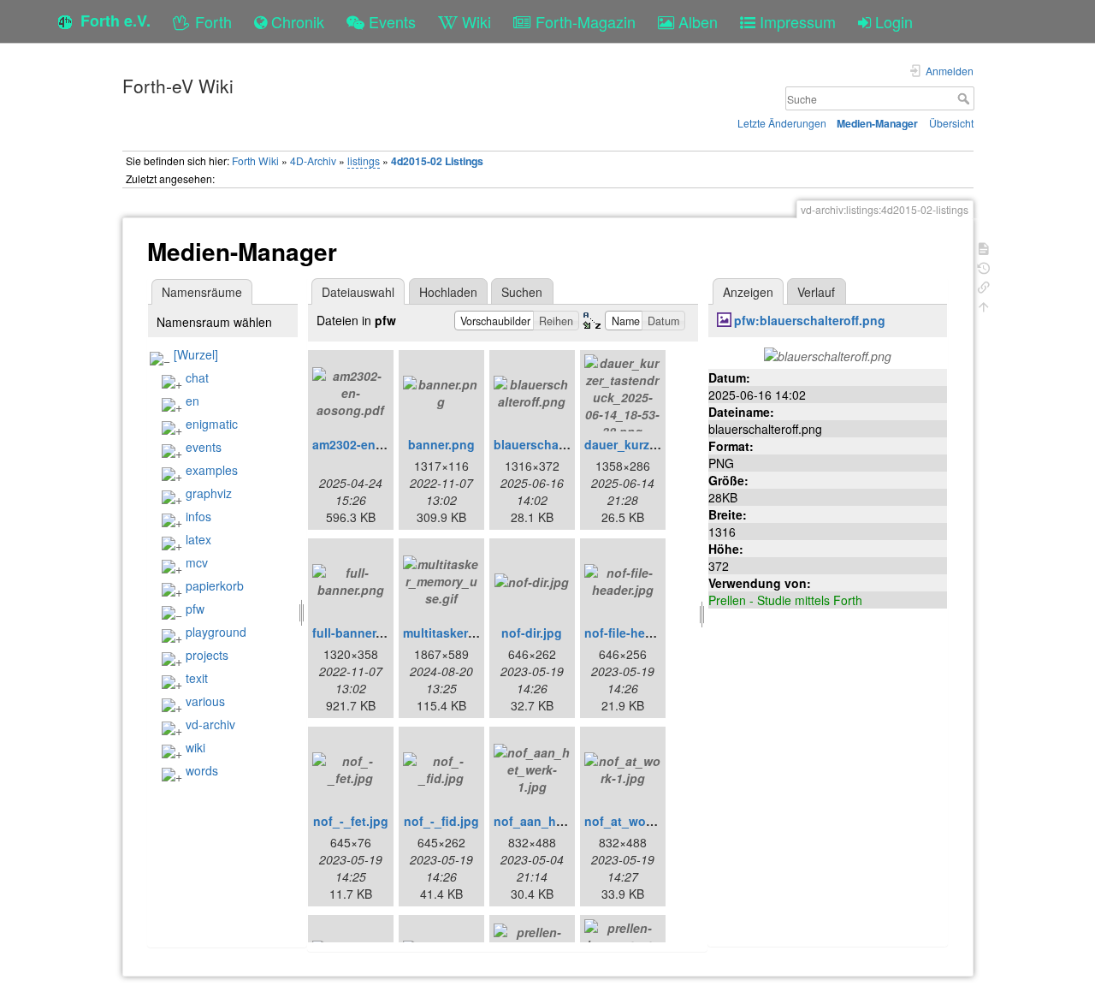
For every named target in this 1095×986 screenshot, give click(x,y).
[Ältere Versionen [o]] (984, 266)
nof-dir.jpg (531, 632)
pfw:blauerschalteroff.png (809, 320)
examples (212, 469)
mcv (197, 562)
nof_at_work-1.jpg (637, 820)
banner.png (441, 444)
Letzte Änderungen (781, 123)
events (204, 446)
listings (363, 160)
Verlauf (816, 291)
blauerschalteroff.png (556, 444)
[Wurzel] (196, 354)
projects (207, 654)
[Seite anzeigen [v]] (984, 247)
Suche (965, 98)
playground (216, 631)
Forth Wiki (255, 160)
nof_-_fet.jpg (350, 820)
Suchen (521, 291)
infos (198, 516)
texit (197, 677)
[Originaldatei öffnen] (827, 354)
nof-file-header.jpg (638, 632)
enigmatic (212, 423)
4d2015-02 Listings (437, 161)
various (205, 701)
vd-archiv (210, 724)
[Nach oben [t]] (984, 305)
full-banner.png (357, 632)
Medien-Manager (877, 123)
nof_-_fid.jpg (441, 820)
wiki (195, 747)
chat (197, 377)
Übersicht (951, 123)
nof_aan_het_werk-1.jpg (564, 820)
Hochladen (448, 291)
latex (198, 539)
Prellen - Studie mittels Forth (785, 600)
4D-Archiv (313, 160)
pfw (195, 608)
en (192, 400)
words (202, 770)
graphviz (209, 493)
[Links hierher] (984, 285)
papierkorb (215, 585)
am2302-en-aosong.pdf (379, 444)
